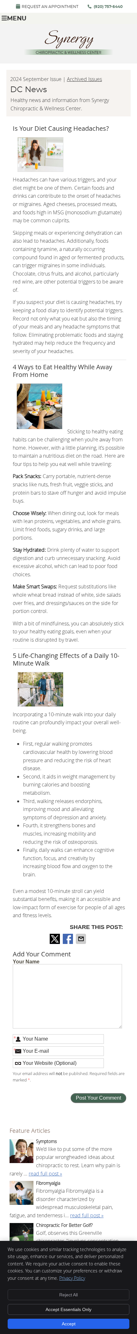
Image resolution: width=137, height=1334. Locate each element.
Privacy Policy (72, 1278)
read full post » (45, 1173)
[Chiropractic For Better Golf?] (21, 1236)
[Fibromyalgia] (21, 1194)
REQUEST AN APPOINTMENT (50, 7)
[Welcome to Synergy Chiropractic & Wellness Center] (68, 52)
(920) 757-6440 (108, 7)
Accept (69, 1323)
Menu (16, 19)
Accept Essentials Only (68, 1309)
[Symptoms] (21, 1152)
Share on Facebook (68, 939)
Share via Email (81, 939)
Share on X (55, 939)
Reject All (68, 1294)
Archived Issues (84, 79)
